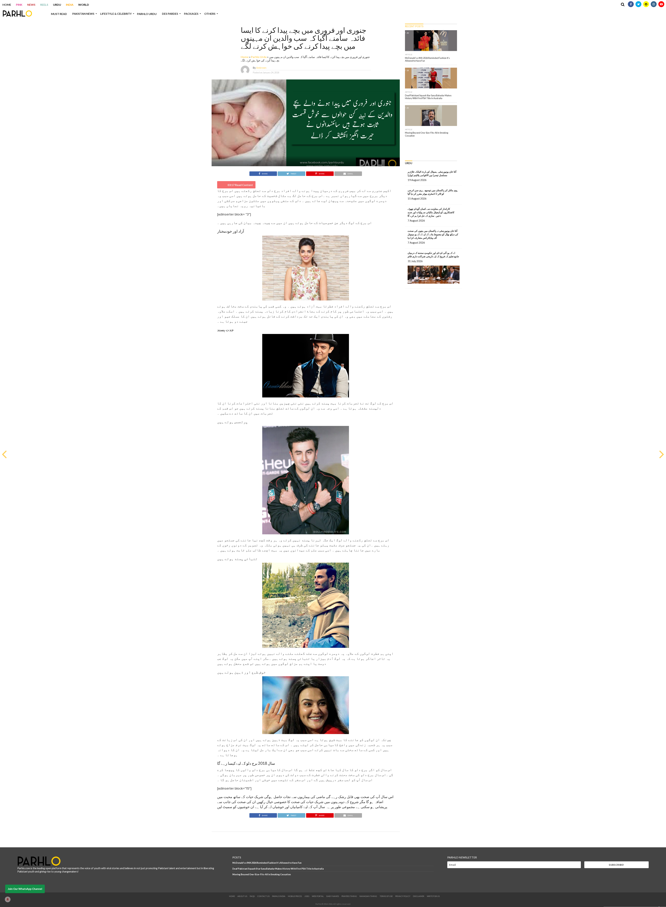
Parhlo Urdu (147, 13)
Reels (44, 4)
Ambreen (261, 67)
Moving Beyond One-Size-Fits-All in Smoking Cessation (261, 874)
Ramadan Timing (368, 896)
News (31, 4)
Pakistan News (83, 13)
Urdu (57, 4)
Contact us (263, 896)
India (69, 4)
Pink (19, 4)
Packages (191, 13)
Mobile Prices (295, 896)
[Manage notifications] (7, 899)
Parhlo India (278, 896)
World (83, 4)
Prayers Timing (349, 896)
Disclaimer (418, 896)
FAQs (252, 896)
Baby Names (332, 896)
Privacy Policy (402, 896)
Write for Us (433, 896)
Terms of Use (386, 896)
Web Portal (318, 896)
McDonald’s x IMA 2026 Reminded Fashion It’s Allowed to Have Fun (266, 862)
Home (6, 4)
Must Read (59, 13)
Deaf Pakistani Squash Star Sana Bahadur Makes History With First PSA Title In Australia (278, 868)
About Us (242, 896)
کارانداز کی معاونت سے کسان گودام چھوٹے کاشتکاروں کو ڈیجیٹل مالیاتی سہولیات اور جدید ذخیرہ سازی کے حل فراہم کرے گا (431, 212)
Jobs (306, 896)
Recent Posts (414, 26)
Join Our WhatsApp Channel (25, 888)
